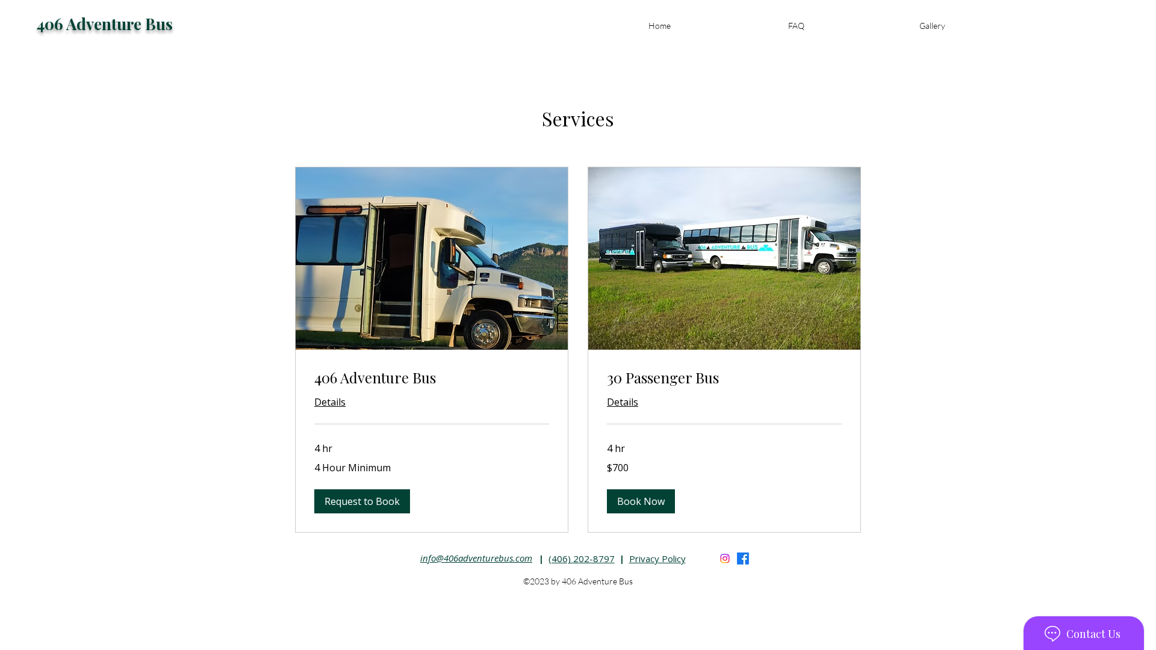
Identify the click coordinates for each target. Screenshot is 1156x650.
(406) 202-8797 (581, 558)
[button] (362, 501)
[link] (431, 378)
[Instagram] (725, 558)
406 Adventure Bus (104, 23)
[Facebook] (743, 558)
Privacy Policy (657, 558)
